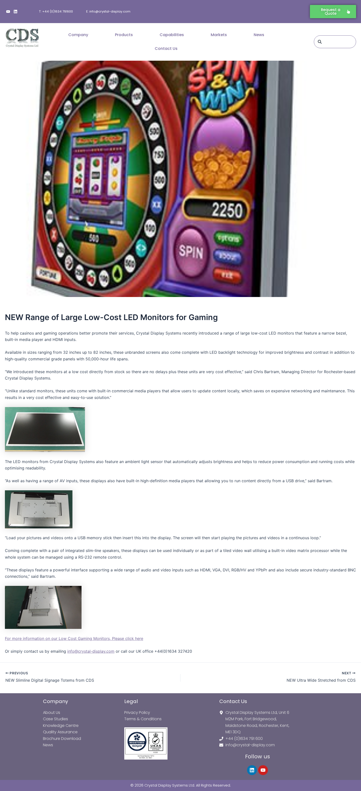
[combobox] (335, 41)
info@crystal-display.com (90, 651)
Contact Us (166, 48)
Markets (219, 35)
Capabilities (172, 35)
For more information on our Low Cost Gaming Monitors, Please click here (74, 638)
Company (78, 35)
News (259, 35)
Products (124, 35)
